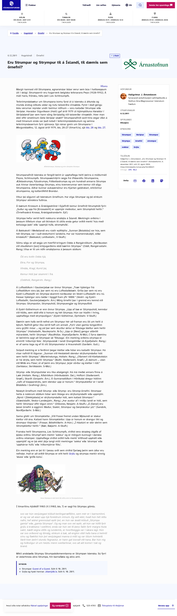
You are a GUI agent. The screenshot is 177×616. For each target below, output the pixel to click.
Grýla (136, 147)
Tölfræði (86, 5)
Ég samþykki (58, 605)
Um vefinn (101, 5)
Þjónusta (116, 5)
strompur (151, 141)
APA (130, 170)
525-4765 (91, 605)
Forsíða (15, 33)
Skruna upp (163, 605)
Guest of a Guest (41, 568)
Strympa (126, 141)
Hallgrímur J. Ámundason (142, 94)
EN (130, 5)
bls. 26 (90, 127)
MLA (135, 170)
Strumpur (153, 134)
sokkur (125, 147)
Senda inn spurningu (159, 5)
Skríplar (140, 134)
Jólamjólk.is (51, 571)
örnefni (138, 141)
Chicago (123, 170)
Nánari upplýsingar (39, 605)
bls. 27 (101, 127)
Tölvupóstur (113, 605)
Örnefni (41, 33)
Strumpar (126, 134)
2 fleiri (116, 56)
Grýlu (72, 453)
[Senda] (135, 180)
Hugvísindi (28, 33)
